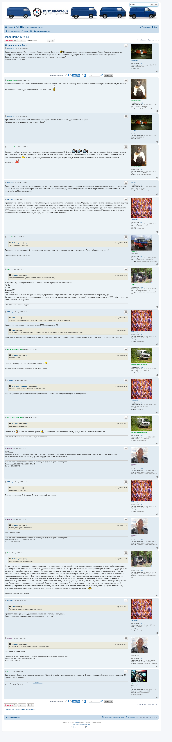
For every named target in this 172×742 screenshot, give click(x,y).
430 (141, 222)
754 (141, 688)
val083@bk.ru (37, 683)
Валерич (134, 182)
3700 (141, 469)
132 (141, 256)
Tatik (133, 284)
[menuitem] (16, 27)
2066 (141, 287)
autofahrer (134, 60)
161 (141, 185)
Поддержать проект (56, 75)
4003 (141, 367)
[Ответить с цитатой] (126, 45)
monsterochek (136, 100)
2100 (141, 103)
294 (141, 63)
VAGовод (134, 219)
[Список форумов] (81, 12)
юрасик (134, 464)
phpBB (77, 722)
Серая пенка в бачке (17, 36)
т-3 (132, 683)
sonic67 (134, 251)
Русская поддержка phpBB (81, 724)
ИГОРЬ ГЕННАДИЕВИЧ (139, 364)
